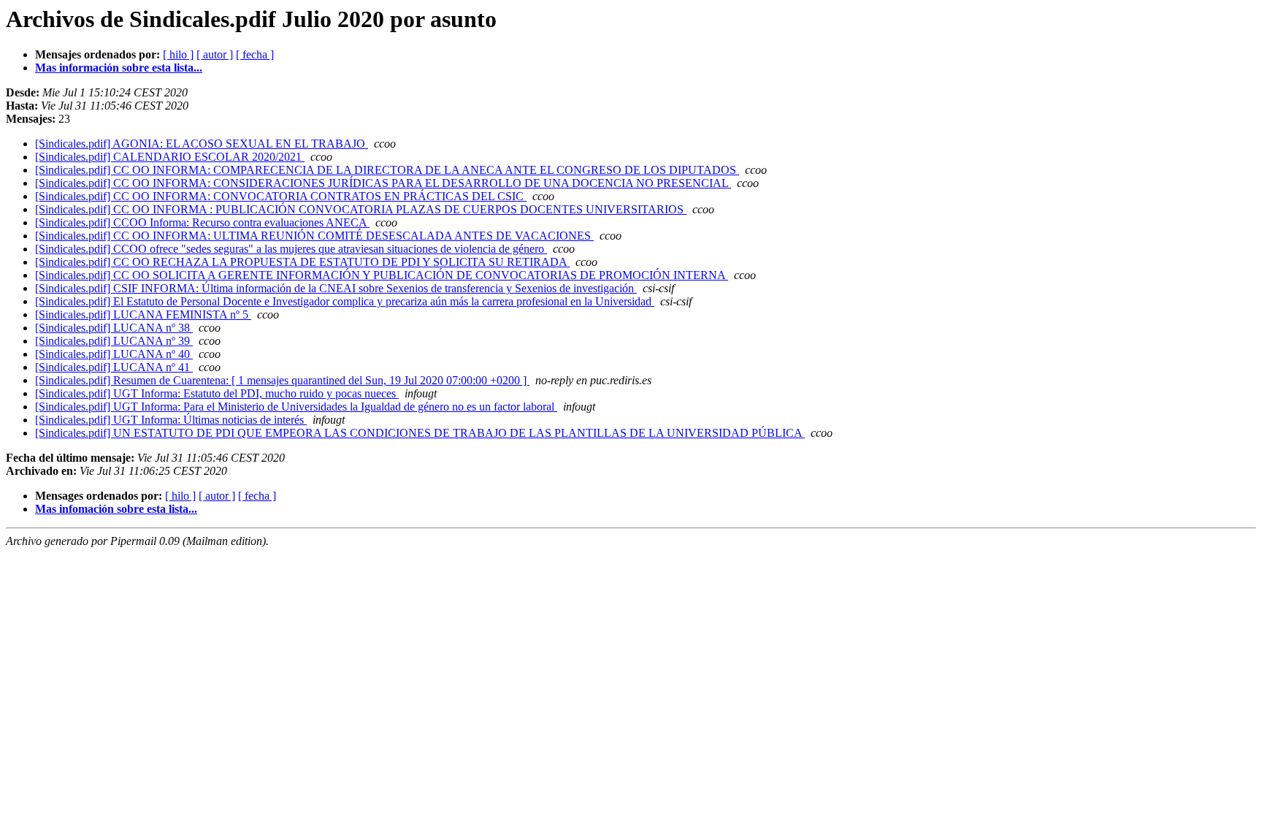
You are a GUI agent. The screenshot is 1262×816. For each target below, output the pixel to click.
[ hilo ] (178, 54)
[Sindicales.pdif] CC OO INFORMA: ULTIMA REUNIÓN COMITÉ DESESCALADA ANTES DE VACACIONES (314, 235)
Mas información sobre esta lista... (118, 67)
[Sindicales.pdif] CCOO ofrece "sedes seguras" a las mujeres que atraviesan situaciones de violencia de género (291, 249)
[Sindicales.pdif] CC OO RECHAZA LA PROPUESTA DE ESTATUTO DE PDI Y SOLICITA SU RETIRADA (302, 262)
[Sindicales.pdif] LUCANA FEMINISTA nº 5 (143, 314)
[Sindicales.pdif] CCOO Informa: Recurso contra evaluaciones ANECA (202, 222)
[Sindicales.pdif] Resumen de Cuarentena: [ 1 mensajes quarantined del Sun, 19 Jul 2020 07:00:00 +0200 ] (282, 380)
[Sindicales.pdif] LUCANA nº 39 (114, 341)
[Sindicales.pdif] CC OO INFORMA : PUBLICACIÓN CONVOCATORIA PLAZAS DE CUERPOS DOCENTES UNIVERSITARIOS (361, 209)
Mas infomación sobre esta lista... (116, 509)
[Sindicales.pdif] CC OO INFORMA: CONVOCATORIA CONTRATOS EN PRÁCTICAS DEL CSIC (281, 196)
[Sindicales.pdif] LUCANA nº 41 (114, 367)
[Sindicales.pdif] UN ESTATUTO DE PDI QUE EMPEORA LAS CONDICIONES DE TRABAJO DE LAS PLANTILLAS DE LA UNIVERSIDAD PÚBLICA (420, 433)
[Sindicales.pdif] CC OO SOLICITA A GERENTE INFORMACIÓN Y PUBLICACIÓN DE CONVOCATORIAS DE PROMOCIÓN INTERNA (381, 275)
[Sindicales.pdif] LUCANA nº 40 (114, 354)
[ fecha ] (255, 54)
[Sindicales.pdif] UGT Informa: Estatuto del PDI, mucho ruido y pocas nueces (217, 393)
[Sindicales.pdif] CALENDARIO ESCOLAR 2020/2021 (170, 156)
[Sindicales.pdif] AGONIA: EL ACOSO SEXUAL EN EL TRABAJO (201, 143)
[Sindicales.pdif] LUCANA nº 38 (114, 327)
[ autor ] (214, 54)
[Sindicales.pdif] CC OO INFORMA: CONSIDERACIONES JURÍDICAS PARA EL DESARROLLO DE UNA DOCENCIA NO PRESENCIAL (383, 183)
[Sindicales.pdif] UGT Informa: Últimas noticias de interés (171, 419)
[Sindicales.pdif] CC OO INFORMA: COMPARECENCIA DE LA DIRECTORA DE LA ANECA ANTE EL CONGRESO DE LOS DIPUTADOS (387, 170)
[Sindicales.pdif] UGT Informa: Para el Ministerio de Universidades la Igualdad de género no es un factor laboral (296, 406)
